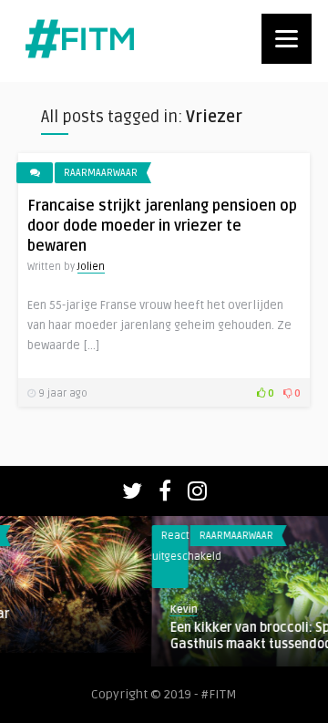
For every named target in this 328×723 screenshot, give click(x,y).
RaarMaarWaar (101, 173)
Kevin (106, 609)
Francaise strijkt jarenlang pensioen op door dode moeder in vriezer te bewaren (162, 226)
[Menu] (286, 39)
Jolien (91, 267)
